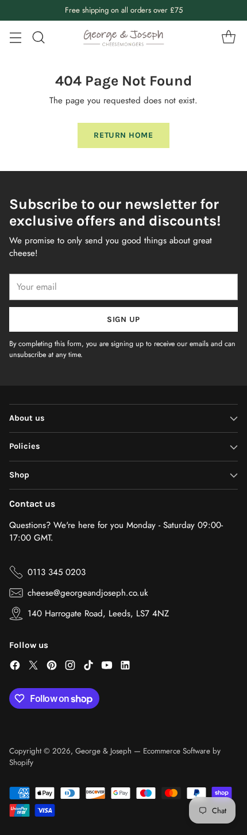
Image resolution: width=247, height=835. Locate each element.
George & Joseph (103, 750)
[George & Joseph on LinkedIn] (125, 667)
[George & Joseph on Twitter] (33, 667)
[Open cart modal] (228, 37)
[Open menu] (15, 37)
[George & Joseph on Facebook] (15, 667)
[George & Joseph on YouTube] (107, 667)
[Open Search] (38, 37)
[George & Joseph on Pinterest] (52, 667)
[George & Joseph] (123, 37)
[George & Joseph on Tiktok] (88, 667)
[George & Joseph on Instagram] (70, 667)
